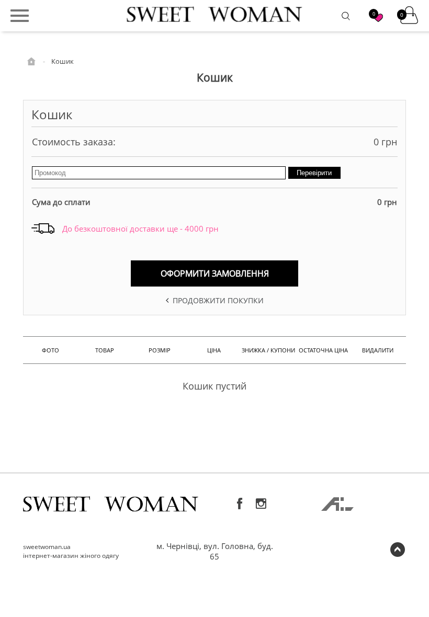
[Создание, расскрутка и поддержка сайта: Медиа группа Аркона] (337, 507)
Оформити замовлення (215, 273)
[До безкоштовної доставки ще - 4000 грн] (42, 229)
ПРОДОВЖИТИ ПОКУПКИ (217, 300)
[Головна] (32, 60)
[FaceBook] (240, 503)
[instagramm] (261, 503)
